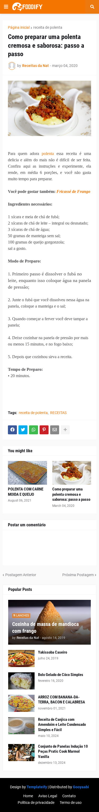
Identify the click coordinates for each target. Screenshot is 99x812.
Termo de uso (71, 802)
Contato (69, 796)
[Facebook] (12, 429)
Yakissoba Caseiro (52, 652)
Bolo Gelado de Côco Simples (60, 674)
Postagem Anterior (20, 575)
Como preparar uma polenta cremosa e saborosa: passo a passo (71, 494)
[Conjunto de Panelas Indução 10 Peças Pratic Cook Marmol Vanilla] (21, 752)
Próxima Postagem (78, 575)
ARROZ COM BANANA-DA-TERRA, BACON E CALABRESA (61, 700)
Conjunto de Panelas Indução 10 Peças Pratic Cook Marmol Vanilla (63, 751)
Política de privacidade (36, 802)
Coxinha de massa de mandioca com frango (45, 627)
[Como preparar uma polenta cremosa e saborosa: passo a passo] (71, 473)
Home (28, 796)
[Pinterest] (44, 429)
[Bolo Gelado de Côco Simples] (21, 680)
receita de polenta (47, 27)
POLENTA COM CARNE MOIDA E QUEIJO (25, 492)
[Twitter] (22, 429)
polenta (48, 153)
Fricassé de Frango (73, 191)
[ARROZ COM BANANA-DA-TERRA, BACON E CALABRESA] (21, 703)
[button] (6, 6)
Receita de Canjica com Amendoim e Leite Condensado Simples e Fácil (62, 724)
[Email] (54, 429)
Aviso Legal (47, 796)
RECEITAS (58, 413)
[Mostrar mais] (65, 429)
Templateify (37, 787)
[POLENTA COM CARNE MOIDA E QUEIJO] (27, 473)
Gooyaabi (81, 787)
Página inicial (19, 27)
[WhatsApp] (33, 429)
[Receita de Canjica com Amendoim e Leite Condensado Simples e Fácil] (21, 725)
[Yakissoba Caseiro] (21, 658)
